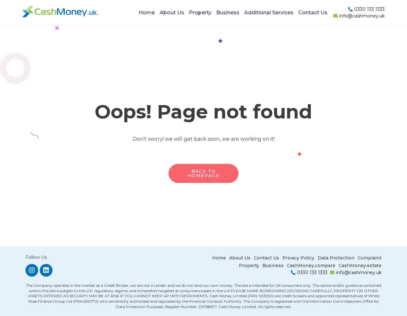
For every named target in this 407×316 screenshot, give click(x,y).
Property (200, 13)
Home (147, 13)
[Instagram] (31, 270)
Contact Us (313, 13)
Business (227, 13)
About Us (172, 13)
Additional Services (268, 13)
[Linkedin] (46, 270)
